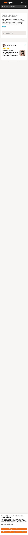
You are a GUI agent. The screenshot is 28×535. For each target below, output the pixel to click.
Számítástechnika (13, 15)
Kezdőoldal (4, 15)
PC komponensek (6, 16)
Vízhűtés (14, 16)
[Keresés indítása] (25, 6)
